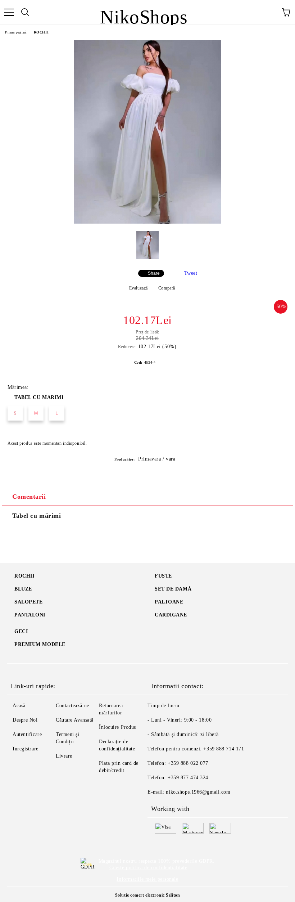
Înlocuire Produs (117, 727)
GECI (21, 631)
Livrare (64, 756)
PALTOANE (169, 602)
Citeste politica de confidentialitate (148, 867)
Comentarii (29, 496)
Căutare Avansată (75, 720)
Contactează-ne (72, 705)
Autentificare (27, 734)
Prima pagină (16, 32)
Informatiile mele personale (147, 879)
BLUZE (23, 589)
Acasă (19, 705)
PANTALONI (29, 615)
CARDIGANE (171, 615)
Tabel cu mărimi (36, 515)
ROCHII (41, 32)
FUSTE (163, 576)
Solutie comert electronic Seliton (147, 895)
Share (154, 273)
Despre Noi (25, 720)
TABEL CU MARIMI (38, 397)
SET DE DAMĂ (173, 589)
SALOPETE (28, 602)
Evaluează (138, 288)
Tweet (191, 273)
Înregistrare (25, 748)
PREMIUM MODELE (39, 644)
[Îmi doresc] (277, 440)
